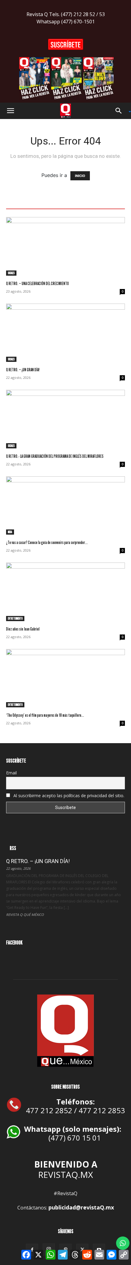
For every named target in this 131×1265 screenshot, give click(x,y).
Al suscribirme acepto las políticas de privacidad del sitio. (68, 795)
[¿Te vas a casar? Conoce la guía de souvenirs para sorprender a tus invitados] (65, 505)
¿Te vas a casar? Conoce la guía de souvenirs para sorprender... (47, 542)
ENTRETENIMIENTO (15, 618)
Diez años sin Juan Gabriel (23, 628)
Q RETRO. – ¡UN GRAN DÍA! (23, 369)
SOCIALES (11, 273)
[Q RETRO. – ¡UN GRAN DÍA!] (65, 333)
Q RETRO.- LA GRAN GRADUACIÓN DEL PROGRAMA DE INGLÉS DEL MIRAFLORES (55, 456)
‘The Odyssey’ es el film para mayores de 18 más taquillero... (45, 715)
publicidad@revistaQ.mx (81, 1207)
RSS (13, 848)
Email (11, 773)
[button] (10, 111)
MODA (10, 532)
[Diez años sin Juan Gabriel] (65, 592)
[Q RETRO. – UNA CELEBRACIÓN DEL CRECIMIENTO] (65, 246)
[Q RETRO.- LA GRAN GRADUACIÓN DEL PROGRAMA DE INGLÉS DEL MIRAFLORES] (65, 419)
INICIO (80, 176)
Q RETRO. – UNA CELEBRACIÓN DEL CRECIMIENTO (37, 283)
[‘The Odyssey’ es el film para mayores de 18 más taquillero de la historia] (65, 678)
